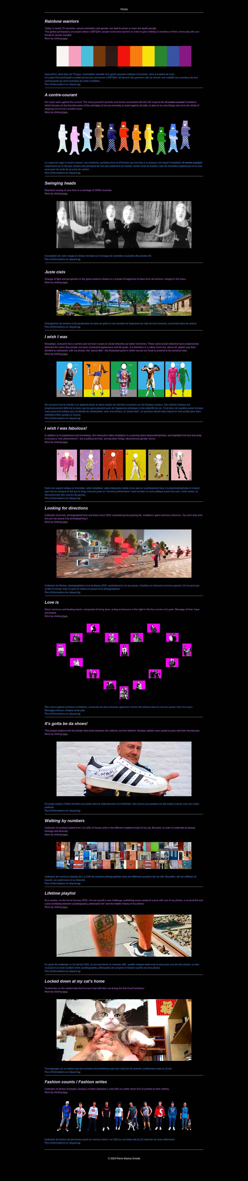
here (65, 38)
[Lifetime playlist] (124, 935)
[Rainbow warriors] (124, 56)
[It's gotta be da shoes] (124, 768)
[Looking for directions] (124, 553)
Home (124, 9)
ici (79, 84)
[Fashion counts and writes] (124, 1115)
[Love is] (124, 661)
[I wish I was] (124, 379)
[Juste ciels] (124, 224)
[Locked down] (124, 1029)
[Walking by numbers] (124, 855)
